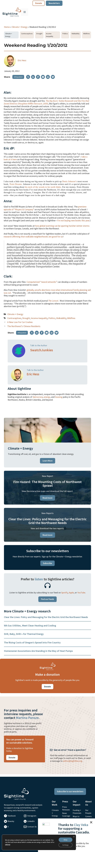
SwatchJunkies (41, 350)
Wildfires (86, 33)
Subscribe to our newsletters (70, 791)
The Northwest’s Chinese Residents (23, 326)
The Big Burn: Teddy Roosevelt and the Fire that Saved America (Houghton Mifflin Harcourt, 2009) (46, 102)
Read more (47, 498)
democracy (38, 396)
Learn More (48, 460)
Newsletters (54, 3)
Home (7, 27)
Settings (65, 845)
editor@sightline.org (72, 761)
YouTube (81, 592)
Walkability (76, 33)
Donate (38, 3)
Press (65, 801)
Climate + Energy (19, 27)
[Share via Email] (43, 77)
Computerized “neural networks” (42, 281)
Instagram (31, 815)
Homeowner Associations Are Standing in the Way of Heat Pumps (38, 650)
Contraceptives (27, 33)
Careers (88, 816)
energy (47, 396)
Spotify (64, 592)
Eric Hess (22, 60)
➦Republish (18, 77)
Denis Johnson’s (69, 181)
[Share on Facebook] (38, 77)
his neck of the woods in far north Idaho (43, 187)
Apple (71, 592)
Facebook (12, 815)
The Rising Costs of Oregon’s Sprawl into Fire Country (32, 642)
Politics (65, 33)
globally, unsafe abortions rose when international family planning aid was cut (47, 291)
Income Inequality (49, 34)
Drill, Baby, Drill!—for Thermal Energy (24, 633)
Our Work (54, 803)
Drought (39, 33)
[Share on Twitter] (28, 77)
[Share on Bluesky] (53, 77)
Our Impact (76, 803)
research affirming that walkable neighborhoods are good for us (33, 236)
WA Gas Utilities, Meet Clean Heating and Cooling (30, 625)
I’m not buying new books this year (73, 220)
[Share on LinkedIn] (33, 77)
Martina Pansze (27, 717)
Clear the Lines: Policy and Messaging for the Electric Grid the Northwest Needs (46, 617)
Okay (65, 840)
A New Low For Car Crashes (20, 322)
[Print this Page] (48, 77)
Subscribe (47, 563)
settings (7, 844)
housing (58, 396)
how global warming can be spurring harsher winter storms (62, 225)
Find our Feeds (47, 599)
